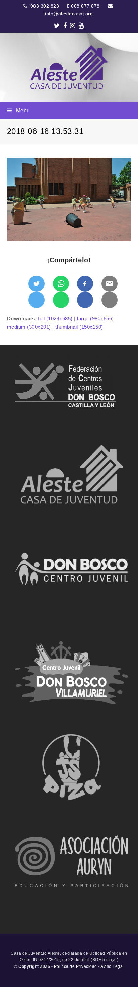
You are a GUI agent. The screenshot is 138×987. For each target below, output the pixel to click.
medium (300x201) (29, 327)
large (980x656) (95, 318)
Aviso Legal (112, 966)
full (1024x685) (55, 318)
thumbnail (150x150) (79, 327)
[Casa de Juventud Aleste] (68, 67)
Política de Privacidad (75, 966)
